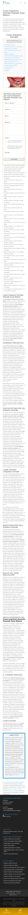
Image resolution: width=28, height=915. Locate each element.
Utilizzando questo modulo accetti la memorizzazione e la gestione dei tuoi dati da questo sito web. (15, 147)
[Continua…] (16, 774)
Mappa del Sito (13, 894)
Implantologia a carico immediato (11, 843)
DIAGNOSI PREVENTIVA (9, 54)
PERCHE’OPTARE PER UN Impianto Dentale (14, 56)
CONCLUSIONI (8, 68)
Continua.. (9, 765)
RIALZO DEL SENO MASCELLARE (11, 61)
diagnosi (16, 739)
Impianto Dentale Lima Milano (11, 865)
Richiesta (8, 122)
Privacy (7, 137)
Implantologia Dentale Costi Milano (12, 847)
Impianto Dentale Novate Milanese (12, 882)
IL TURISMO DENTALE (9, 67)
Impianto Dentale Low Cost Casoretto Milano (14, 874)
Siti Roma (14, 905)
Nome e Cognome (10, 103)
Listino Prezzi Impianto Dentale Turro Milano (14, 878)
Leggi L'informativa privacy (10, 899)
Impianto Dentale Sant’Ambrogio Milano (13, 871)
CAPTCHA (7, 152)
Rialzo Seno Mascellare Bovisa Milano (12, 880)
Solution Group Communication (16, 904)
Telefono (8, 109)
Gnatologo (7, 767)
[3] (20, 755)
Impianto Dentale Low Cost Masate (12, 876)
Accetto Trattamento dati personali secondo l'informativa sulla (15, 141)
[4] (15, 762)
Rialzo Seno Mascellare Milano (11, 853)
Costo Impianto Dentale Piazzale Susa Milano (13, 782)
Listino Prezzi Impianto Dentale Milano (13, 841)
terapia (6, 741)
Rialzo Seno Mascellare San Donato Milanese (14, 867)
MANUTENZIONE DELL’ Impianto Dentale (13, 59)
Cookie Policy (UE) (10, 893)
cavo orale (19, 743)
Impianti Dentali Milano (9, 845)
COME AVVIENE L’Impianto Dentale (12, 57)
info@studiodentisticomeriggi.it (13, 810)
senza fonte (7, 755)
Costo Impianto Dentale (10, 44)
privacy (20, 142)
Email (7, 115)
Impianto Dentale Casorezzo (10, 863)
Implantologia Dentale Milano (13, 891)
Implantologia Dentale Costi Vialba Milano (13, 869)
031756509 (10, 808)
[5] (6, 764)
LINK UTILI (7, 70)
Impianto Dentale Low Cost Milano (12, 839)
